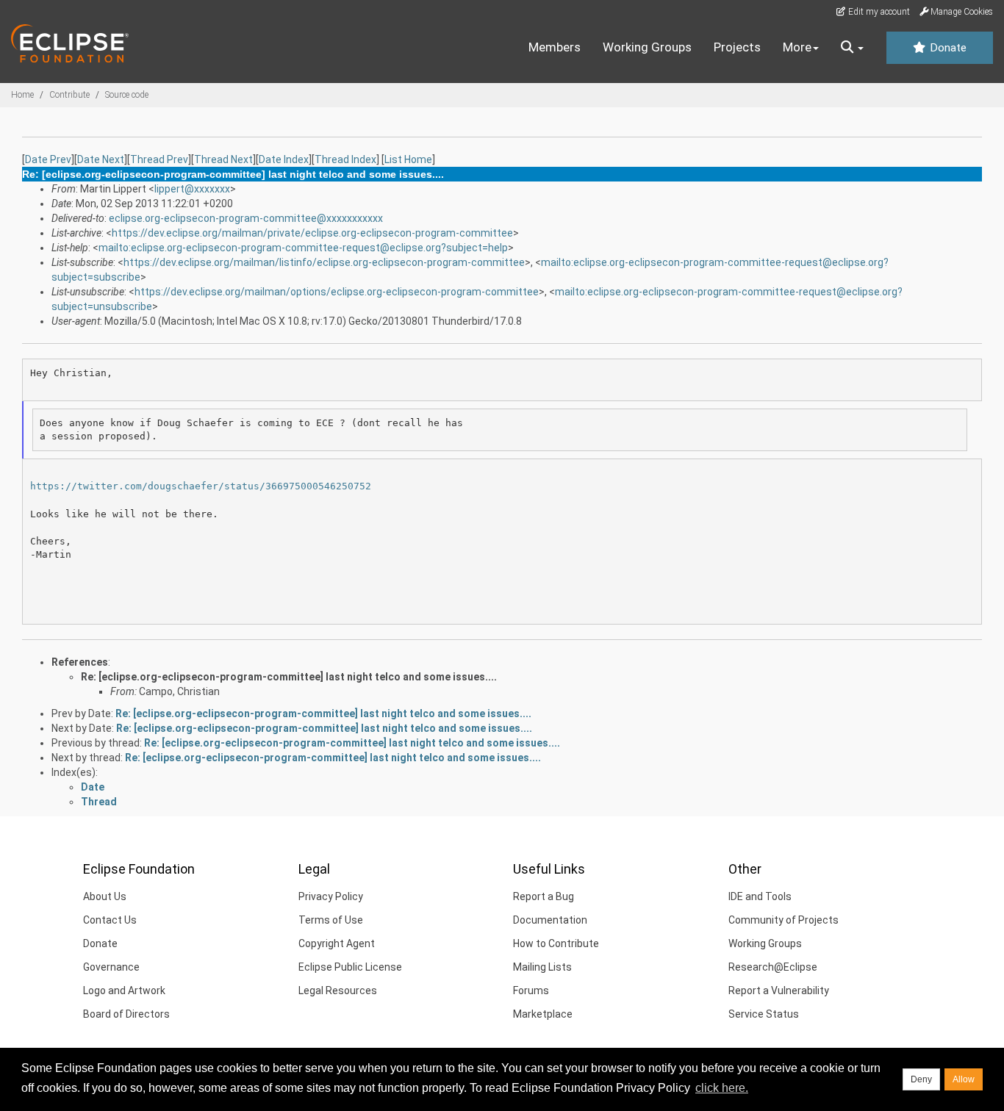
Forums (531, 990)
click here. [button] (721, 1088)
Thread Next (223, 159)
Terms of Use (330, 920)
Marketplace (543, 1014)
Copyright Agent (336, 943)
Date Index (284, 159)
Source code (126, 95)
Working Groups (647, 47)
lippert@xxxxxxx (192, 189)
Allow (964, 1079)
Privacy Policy (330, 896)
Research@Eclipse (772, 967)
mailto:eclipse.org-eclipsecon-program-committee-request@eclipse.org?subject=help (303, 248)
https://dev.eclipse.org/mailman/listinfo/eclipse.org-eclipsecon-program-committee (324, 262)
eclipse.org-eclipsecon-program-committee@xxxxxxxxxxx (246, 218)
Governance (111, 967)
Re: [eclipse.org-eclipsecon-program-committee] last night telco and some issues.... (289, 677)
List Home (408, 159)
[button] (852, 48)
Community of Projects (783, 920)
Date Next (100, 159)
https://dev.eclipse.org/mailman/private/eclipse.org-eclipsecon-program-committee (312, 233)
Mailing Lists (542, 967)
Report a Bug (543, 896)
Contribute (69, 95)
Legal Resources (337, 990)
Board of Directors (126, 1014)
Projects (737, 47)
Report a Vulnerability (778, 990)
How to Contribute (556, 943)
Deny (921, 1079)
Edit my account (878, 12)
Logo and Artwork (124, 990)
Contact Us (110, 920)
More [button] (797, 47)
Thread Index (345, 159)
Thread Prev (159, 159)
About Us (104, 896)
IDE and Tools (760, 896)
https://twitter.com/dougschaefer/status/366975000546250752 (200, 486)
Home (22, 95)
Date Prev (48, 159)
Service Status (763, 1014)
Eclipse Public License (350, 967)
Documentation (550, 920)
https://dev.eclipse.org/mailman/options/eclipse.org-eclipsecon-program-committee (337, 292)
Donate (947, 47)
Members (554, 47)
